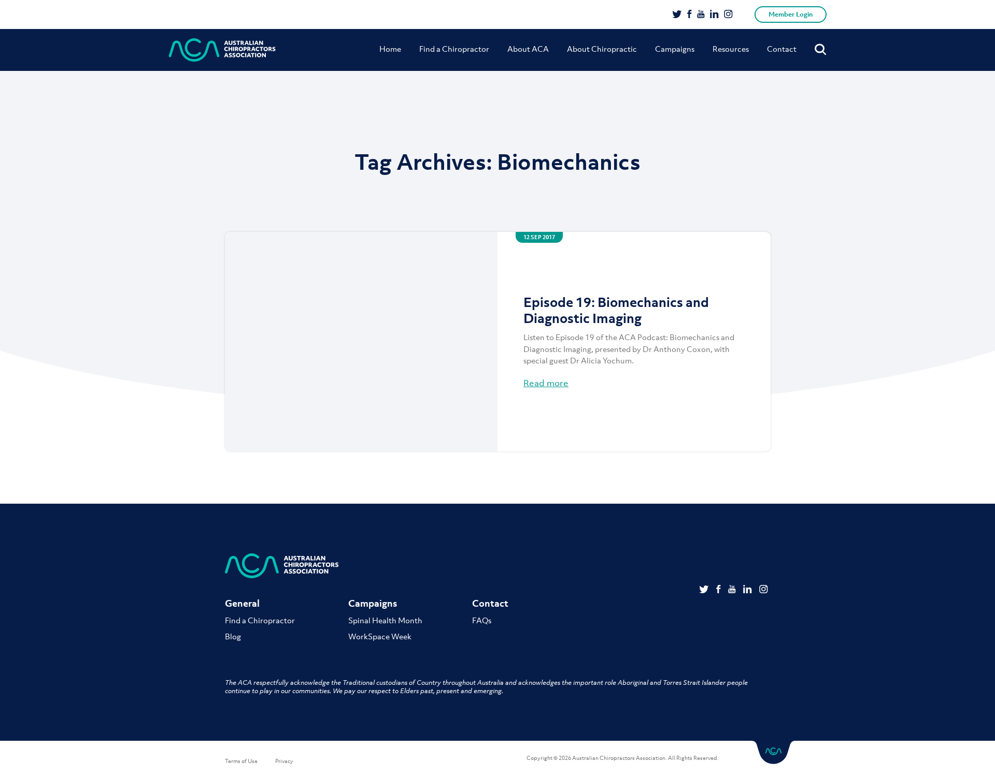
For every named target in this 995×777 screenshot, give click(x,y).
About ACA (528, 48)
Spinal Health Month (385, 620)
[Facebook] (689, 15)
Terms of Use (241, 761)
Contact (782, 48)
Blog (233, 636)
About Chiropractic (602, 48)
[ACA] (222, 50)
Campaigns (674, 48)
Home (390, 48)
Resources (731, 48)
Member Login (791, 14)
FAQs (481, 620)
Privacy (284, 761)
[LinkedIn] (714, 15)
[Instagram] (728, 15)
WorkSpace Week (379, 636)
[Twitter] (677, 15)
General (242, 603)
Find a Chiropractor (454, 48)
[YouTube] (701, 15)
